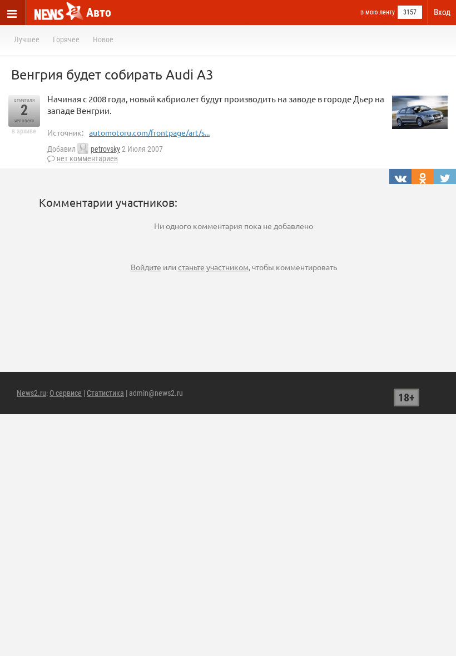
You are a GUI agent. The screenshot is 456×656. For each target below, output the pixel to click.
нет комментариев (87, 158)
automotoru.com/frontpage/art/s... (149, 132)
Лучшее (26, 39)
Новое (103, 39)
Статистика (105, 393)
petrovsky (105, 149)
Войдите (146, 267)
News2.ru (31, 393)
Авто (98, 12)
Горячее (66, 39)
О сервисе (65, 393)
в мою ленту (377, 12)
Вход (442, 12)
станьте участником (213, 267)
